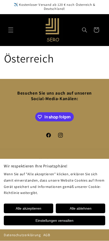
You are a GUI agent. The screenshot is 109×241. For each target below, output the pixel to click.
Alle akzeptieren (28, 208)
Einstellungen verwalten (54, 220)
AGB (46, 235)
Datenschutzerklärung (22, 235)
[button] (10, 30)
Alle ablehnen (81, 208)
